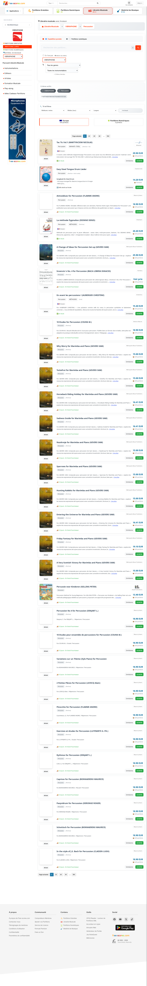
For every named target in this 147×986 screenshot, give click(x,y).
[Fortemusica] (114, 941)
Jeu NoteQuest (91, 934)
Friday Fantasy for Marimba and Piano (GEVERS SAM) (82, 538)
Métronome (90, 938)
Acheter (139, 161)
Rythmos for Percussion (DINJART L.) (74, 755)
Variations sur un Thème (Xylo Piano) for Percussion (82, 659)
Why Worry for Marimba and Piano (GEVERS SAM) (80, 346)
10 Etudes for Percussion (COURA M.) (74, 322)
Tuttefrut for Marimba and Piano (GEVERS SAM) (79, 370)
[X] (126, 919)
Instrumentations (11, 68)
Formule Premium (41, 929)
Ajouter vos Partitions (42, 922)
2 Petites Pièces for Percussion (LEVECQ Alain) (78, 683)
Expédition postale (55, 39)
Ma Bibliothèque (12, 25)
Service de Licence (41, 925)
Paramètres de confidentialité (19, 935)
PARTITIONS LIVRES (11, 46)
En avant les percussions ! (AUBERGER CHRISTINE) (80, 295)
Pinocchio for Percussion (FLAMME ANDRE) (77, 707)
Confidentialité (14, 932)
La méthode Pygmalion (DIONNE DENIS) (76, 220)
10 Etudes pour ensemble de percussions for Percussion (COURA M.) (89, 635)
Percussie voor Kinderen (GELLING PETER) (76, 586)
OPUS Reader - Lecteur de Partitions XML (95, 919)
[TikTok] (132, 919)
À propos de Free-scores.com (19, 918)
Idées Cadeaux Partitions (14, 93)
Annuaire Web (91, 927)
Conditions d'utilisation (17, 929)
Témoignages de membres (18, 925)
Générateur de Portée (94, 931)
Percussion (61, 146)
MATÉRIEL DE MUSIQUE (12, 53)
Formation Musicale (12, 83)
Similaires (129, 161)
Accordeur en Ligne (93, 924)
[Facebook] (114, 919)
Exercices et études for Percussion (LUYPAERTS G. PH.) (82, 731)
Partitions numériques (79, 39)
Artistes (7, 78)
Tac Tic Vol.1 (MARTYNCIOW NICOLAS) (74, 142)
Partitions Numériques (119, 121)
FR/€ (139, 3)
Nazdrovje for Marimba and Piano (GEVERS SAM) (80, 442)
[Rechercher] (97, 3)
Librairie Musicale (51, 26)
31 (89, 136)
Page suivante (76, 136)
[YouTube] (120, 919)
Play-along (8, 88)
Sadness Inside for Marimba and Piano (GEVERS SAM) (82, 418)
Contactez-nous (14, 922)
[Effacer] (133, 47)
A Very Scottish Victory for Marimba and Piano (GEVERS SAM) (86, 562)
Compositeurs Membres (43, 918)
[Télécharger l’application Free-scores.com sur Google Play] (125, 927)
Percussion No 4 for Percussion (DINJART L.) (77, 611)
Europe (64, 121)
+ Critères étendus (59, 74)
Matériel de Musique (70, 929)
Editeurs (7, 73)
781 (108, 136)
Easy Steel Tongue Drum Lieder (72, 169)
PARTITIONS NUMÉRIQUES (14, 50)
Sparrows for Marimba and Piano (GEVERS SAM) (79, 466)
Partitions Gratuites (70, 918)
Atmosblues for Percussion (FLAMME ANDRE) (78, 196)
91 (99, 136)
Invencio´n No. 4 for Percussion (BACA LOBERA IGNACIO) (84, 271)
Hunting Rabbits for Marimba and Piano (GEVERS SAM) (83, 490)
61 (94, 136)
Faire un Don (39, 932)
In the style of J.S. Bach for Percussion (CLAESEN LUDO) (83, 851)
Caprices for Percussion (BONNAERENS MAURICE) (80, 779)
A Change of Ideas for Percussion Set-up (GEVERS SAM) (83, 247)
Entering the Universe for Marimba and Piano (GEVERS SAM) (85, 514)
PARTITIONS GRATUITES (13, 43)
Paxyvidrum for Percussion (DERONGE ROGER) (79, 803)
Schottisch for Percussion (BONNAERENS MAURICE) (81, 827)
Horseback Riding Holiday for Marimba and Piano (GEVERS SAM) (87, 394)
